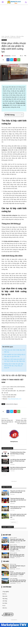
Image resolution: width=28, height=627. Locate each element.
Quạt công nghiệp (13, 578)
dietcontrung (12, 568)
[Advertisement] (14, 19)
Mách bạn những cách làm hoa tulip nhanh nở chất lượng (7, 422)
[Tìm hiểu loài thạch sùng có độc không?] (5, 566)
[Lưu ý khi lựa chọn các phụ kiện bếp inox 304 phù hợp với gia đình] (5, 461)
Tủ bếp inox (12, 36)
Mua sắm (7, 36)
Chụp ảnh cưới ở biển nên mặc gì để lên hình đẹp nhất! (17, 540)
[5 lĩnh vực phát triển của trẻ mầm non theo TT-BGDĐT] (5, 574)
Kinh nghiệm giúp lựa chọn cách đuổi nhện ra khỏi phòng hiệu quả (18, 516)
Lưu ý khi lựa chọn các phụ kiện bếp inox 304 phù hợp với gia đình (18, 461)
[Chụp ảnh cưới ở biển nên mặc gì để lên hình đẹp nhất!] (5, 492)
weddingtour (12, 542)
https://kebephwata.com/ (14, 399)
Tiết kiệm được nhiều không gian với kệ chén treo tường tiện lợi (20, 422)
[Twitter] (11, 59)
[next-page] (5, 475)
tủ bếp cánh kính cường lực (12, 404)
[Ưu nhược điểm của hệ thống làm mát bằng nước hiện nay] (5, 581)
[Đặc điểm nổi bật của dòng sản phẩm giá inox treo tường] (5, 469)
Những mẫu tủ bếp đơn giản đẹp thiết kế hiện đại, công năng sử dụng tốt (13, 365)
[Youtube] (25, 625)
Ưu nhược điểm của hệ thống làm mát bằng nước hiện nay (18, 580)
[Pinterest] (15, 59)
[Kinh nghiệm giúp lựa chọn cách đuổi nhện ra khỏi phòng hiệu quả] (5, 516)
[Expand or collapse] (22, 114)
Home (3, 36)
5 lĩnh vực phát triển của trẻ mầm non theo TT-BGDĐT (17, 573)
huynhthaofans (13, 583)
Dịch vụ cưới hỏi (13, 537)
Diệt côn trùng (13, 564)
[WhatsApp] (18, 59)
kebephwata (7, 55)
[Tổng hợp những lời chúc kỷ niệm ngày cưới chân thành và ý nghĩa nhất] (5, 500)
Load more (13, 522)
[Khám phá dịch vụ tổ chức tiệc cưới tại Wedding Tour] (5, 508)
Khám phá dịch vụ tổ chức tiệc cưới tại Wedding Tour (17, 555)
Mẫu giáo (12, 571)
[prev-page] (3, 475)
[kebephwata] (3, 56)
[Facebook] (8, 59)
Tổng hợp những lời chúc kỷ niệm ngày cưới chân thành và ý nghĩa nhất (18, 500)
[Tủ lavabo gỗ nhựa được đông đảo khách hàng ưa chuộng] (5, 454)
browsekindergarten (13, 575)
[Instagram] (19, 625)
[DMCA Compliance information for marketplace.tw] (8, 615)
